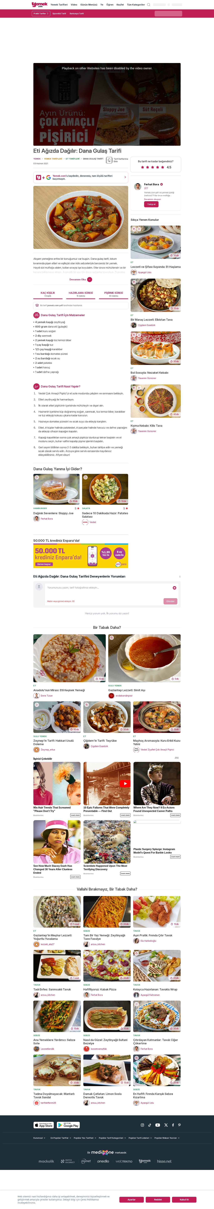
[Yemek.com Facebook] (173, 1125)
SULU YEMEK (115, 685)
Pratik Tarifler (40, 13)
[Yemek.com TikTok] (149, 1125)
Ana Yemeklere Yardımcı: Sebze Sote (54, 1041)
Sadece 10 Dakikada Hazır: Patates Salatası (105, 515)
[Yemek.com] (39, 4)
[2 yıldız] (147, 167)
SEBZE (86, 931)
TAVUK (136, 931)
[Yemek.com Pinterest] (179, 1125)
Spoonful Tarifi (59, 13)
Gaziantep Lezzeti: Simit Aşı (126, 690)
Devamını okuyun (152, 199)
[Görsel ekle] (174, 588)
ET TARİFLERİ (73, 158)
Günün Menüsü (88, 4)
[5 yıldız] (162, 167)
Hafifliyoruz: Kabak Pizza (99, 989)
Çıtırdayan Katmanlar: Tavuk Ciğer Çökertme (155, 1041)
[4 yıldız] (157, 167)
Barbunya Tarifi (77, 13)
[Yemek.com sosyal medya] (102, 1152)
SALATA (86, 508)
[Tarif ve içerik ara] (149, 5)
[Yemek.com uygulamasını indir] (43, 1125)
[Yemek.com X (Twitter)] (166, 1125)
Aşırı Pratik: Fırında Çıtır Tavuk (152, 935)
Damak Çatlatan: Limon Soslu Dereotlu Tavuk (102, 1095)
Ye (101, 4)
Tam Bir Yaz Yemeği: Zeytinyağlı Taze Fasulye (104, 937)
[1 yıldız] (142, 167)
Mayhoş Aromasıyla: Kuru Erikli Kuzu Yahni (156, 742)
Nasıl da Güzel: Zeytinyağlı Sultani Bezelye (105, 1041)
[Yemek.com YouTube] (157, 1125)
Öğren (109, 4)
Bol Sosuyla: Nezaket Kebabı (149, 372)
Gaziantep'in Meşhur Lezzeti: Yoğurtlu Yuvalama (52, 937)
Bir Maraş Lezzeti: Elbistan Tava (151, 319)
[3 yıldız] (152, 167)
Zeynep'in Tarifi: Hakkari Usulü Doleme (53, 742)
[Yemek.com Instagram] (142, 1125)
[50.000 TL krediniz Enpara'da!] (80, 555)
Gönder (170, 601)
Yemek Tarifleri (59, 4)
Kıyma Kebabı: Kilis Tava (146, 425)
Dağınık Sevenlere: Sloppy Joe (53, 513)
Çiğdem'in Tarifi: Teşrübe (100, 740)
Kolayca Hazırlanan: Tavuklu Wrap (155, 989)
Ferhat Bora (151, 184)
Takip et (151, 204)
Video (74, 4)
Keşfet (120, 4)
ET (132, 262)
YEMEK (37, 158)
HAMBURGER (40, 508)
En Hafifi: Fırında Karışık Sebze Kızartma (153, 1095)
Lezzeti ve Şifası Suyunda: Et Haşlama (156, 266)
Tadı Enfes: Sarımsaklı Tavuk (52, 989)
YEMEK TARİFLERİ (53, 158)
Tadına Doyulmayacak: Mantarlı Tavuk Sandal (53, 1095)
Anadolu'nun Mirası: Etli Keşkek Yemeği (59, 690)
